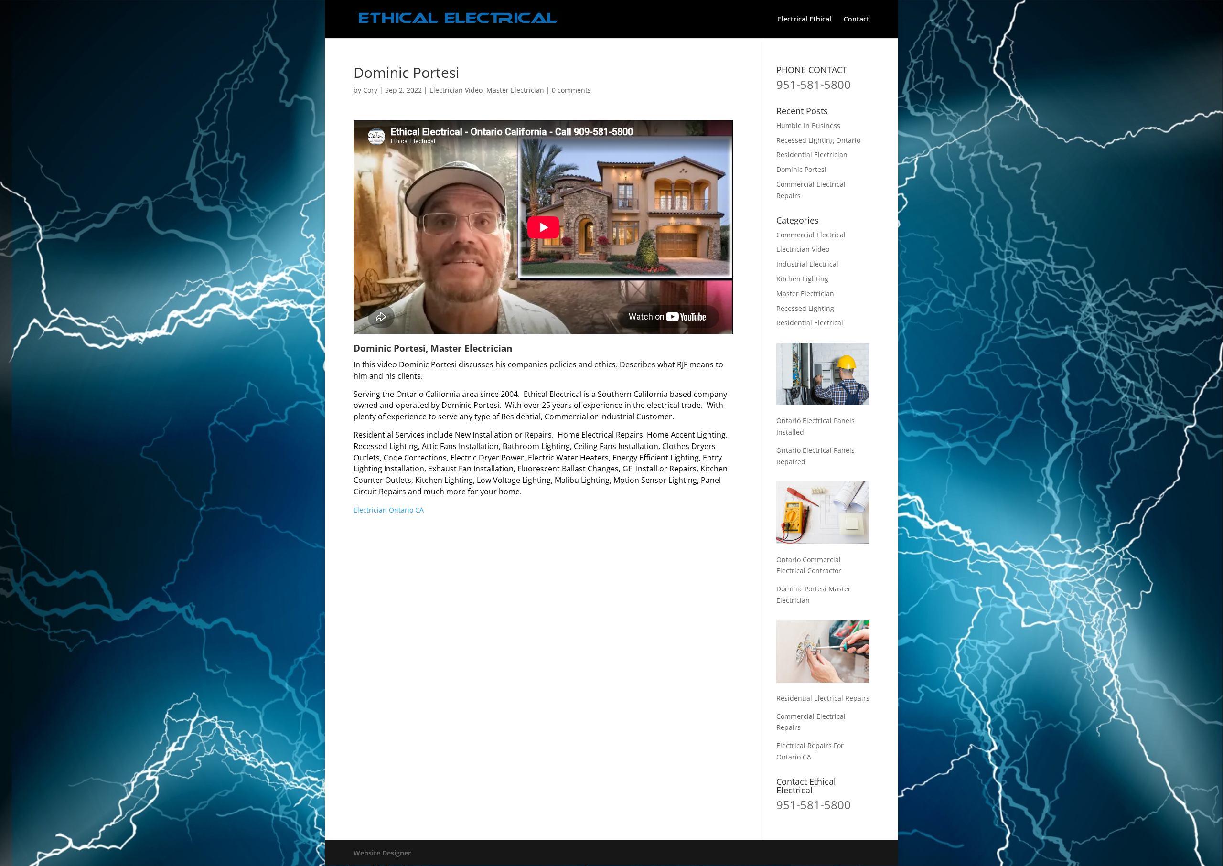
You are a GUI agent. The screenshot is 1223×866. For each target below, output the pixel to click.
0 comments (571, 90)
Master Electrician (515, 90)
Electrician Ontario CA (389, 509)
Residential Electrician (812, 154)
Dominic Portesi (801, 169)
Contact (856, 19)
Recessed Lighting (805, 308)
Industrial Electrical (807, 263)
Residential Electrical (809, 322)
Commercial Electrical (811, 234)
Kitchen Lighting (802, 278)
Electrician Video (456, 90)
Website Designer (382, 852)
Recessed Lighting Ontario (818, 140)
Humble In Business (808, 125)
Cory (370, 90)
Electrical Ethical (804, 19)
